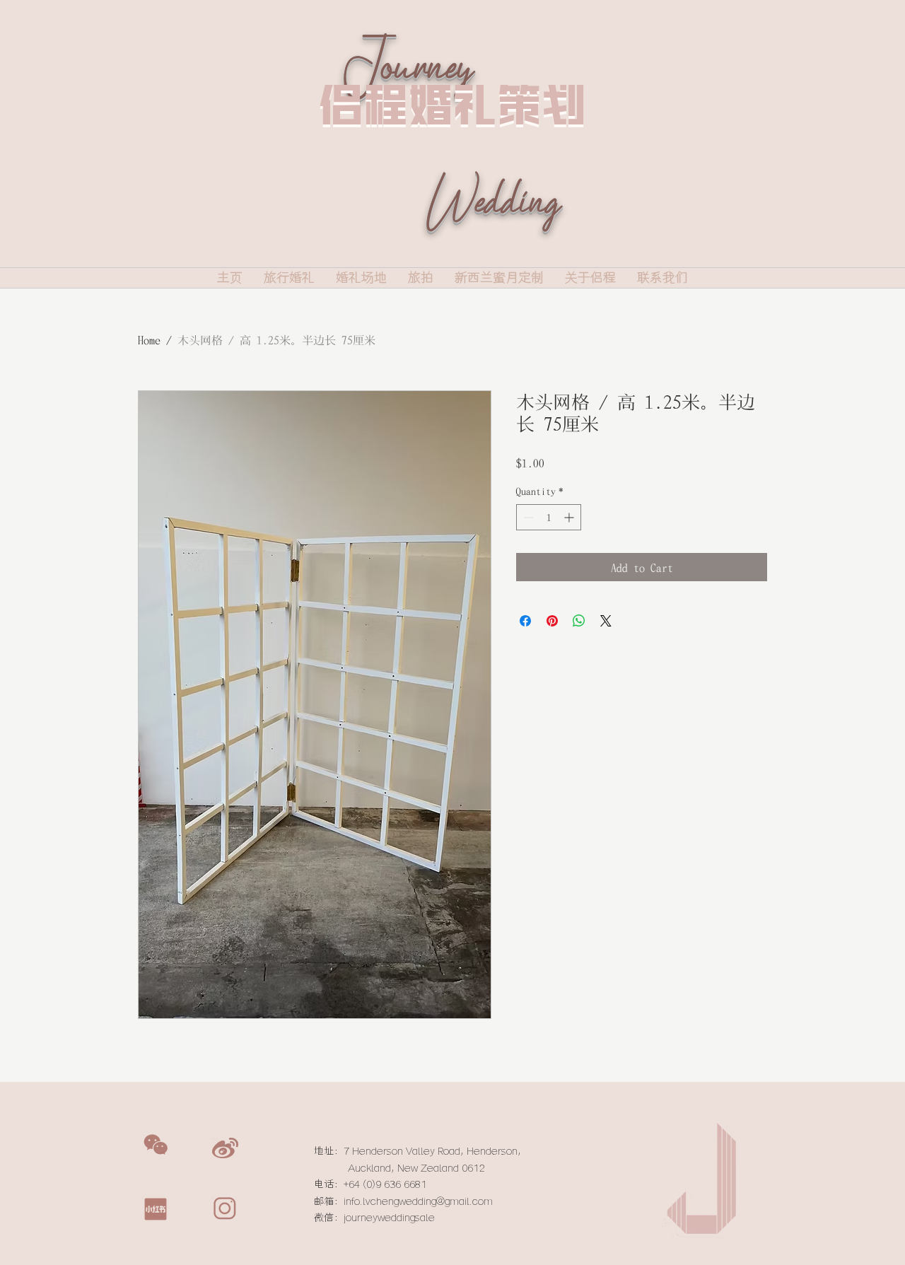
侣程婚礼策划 (452, 104)
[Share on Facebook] (525, 620)
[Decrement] (527, 517)
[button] (155, 1144)
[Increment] (570, 517)
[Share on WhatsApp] (579, 620)
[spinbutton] (548, 517)
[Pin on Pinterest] (552, 620)
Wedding (492, 222)
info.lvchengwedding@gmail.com (418, 1201)
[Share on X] (605, 620)
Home (149, 339)
